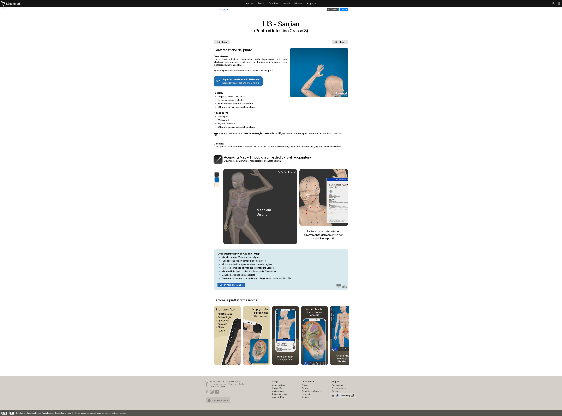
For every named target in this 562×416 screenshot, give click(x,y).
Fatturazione (337, 385)
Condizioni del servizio (312, 391)
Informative (308, 381)
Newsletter (307, 394)
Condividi (334, 9)
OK (12, 413)
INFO (4, 413)
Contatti (305, 397)
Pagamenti (336, 391)
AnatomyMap (278, 397)
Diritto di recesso (339, 388)
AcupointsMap (278, 385)
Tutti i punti (222, 9)
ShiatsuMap (277, 388)
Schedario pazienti (280, 394)
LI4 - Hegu (339, 42)
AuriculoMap (278, 391)
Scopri (275, 381)
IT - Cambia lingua (219, 400)
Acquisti (336, 381)
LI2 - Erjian (222, 42)
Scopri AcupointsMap (230, 284)
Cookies (305, 388)
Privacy (305, 385)
